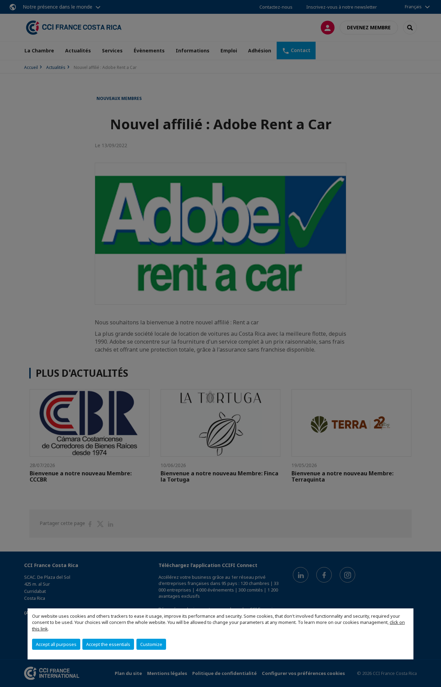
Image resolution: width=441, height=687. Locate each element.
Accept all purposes (56, 644)
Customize (151, 644)
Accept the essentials (108, 644)
